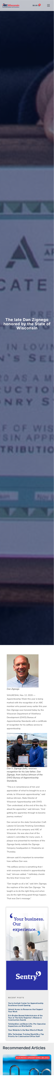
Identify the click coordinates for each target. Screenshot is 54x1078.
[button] (48, 5)
